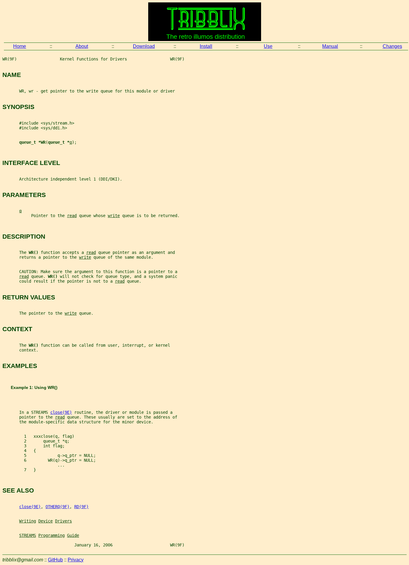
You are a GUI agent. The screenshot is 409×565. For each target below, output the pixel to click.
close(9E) (61, 412)
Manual (330, 46)
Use (268, 46)
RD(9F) (81, 506)
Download (144, 46)
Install (206, 46)
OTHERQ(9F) (57, 506)
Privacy (76, 559)
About (81, 46)
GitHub (55, 559)
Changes (392, 46)
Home (19, 46)
